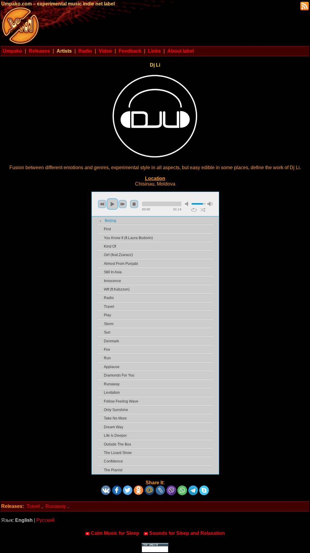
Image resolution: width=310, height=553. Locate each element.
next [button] (122, 204)
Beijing (110, 220)
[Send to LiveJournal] (160, 488)
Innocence (112, 281)
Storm (109, 324)
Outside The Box (117, 444)
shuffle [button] (203, 209)
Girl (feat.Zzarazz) (118, 255)
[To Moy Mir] (149, 488)
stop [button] (134, 204)
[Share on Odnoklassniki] (138, 488)
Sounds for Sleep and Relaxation (187, 533)
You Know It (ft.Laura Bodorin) (128, 238)
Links (154, 51)
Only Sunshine (116, 410)
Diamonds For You (119, 375)
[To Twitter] (128, 488)
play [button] (112, 204)
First (107, 229)
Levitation (112, 392)
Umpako (12, 51)
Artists (64, 51)
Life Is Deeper (115, 435)
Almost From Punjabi (121, 263)
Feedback (130, 51)
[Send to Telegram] (193, 488)
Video (105, 51)
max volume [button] (210, 204)
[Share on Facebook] (117, 488)
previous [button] (102, 204)
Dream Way (113, 427)
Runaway (112, 384)
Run (107, 358)
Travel (109, 306)
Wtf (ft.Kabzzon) (117, 289)
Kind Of (110, 246)
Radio (85, 51)
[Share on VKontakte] (106, 488)
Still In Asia (113, 272)
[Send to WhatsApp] (182, 488)
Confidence (113, 461)
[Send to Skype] (204, 488)
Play (107, 315)
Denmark (111, 341)
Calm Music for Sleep (115, 533)
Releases (39, 51)
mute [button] (187, 204)
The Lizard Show (118, 453)
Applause (112, 367)
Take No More (115, 418)
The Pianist (113, 470)
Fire (107, 349)
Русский (45, 520)
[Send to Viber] (171, 488)
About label (180, 51)
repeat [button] (194, 209)
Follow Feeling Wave (121, 401)
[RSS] (304, 5)
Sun (107, 332)
